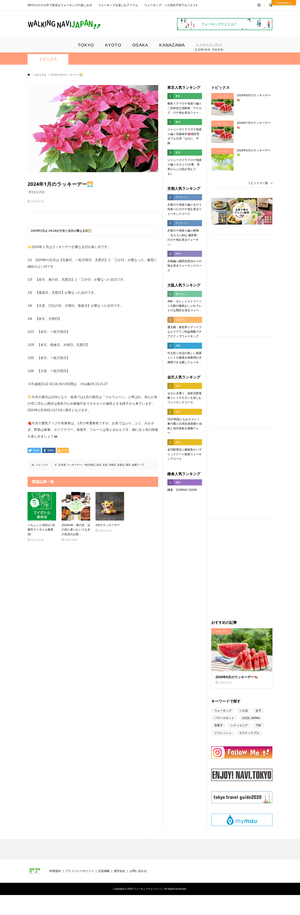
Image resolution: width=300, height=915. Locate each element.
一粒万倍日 (89, 464)
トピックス (48, 59)
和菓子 (218, 725)
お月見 (62, 464)
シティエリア (239, 725)
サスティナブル (249, 732)
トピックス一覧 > (260, 183)
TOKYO (86, 45)
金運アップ (138, 464)
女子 (258, 710)
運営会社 (119, 871)
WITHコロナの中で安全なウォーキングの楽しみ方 (60, 5)
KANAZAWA (172, 45)
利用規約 (55, 871)
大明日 (112, 464)
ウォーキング (222, 710)
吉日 (98, 464)
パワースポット (224, 718)
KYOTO (113, 45)
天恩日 (120, 464)
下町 (258, 725)
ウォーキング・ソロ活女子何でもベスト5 (170, 5)
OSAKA (140, 45)
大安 (104, 464)
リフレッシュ (222, 732)
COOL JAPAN (251, 718)
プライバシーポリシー (79, 871)
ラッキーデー (74, 464)
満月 (128, 464)
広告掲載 (104, 871)
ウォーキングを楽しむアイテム (118, 5)
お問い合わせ (138, 871)
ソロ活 (243, 710)
